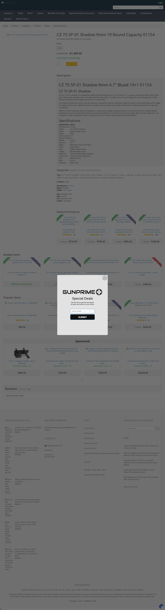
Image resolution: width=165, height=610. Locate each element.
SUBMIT (82, 317)
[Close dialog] (105, 278)
